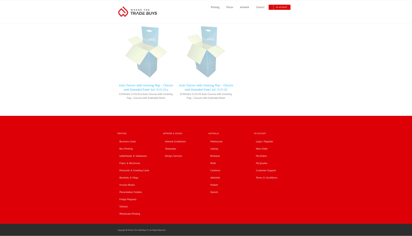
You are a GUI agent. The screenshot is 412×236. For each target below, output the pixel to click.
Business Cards (127, 141)
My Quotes (261, 163)
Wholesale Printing (129, 213)
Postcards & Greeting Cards (134, 170)
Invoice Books (127, 184)
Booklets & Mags (128, 177)
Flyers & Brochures (129, 163)
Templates (170, 148)
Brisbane (215, 155)
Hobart (214, 184)
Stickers (123, 206)
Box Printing (126, 148)
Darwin (214, 192)
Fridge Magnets (127, 199)
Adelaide (215, 177)
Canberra (215, 170)
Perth (213, 163)
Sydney (214, 148)
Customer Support (266, 170)
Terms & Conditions (266, 177)
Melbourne (216, 141)
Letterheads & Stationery (133, 155)
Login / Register (264, 141)
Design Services (173, 155)
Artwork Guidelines (175, 141)
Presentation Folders (130, 192)
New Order (262, 148)
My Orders (261, 155)
